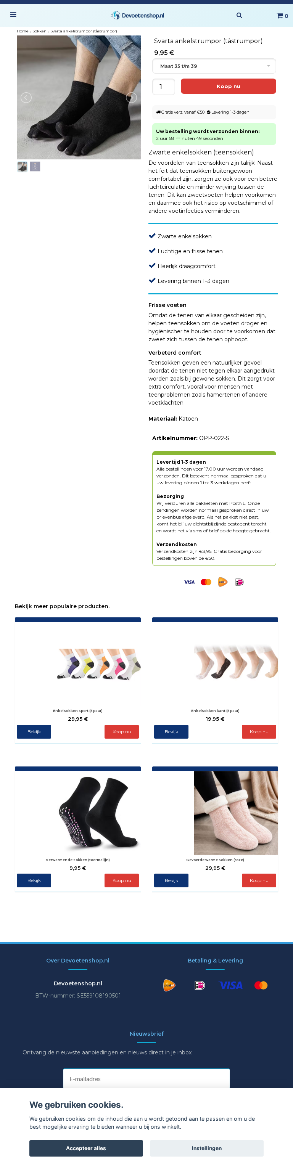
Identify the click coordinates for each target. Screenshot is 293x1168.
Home (23, 31)
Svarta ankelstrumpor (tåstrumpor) (83, 31)
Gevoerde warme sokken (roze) (215, 860)
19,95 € (215, 719)
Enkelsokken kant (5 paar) (215, 711)
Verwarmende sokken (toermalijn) (78, 860)
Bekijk (34, 731)
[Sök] (239, 15)
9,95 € (77, 868)
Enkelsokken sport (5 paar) (78, 711)
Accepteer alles (86, 1148)
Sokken (39, 31)
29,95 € (78, 719)
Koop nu (122, 731)
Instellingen (207, 1148)
